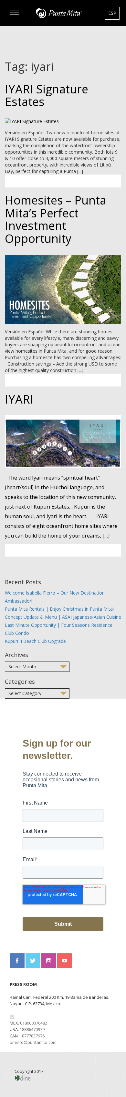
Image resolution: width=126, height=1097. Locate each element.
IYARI (19, 399)
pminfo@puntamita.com (33, 1042)
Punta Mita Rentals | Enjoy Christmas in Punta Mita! (59, 609)
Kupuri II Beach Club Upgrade (35, 641)
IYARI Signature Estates (46, 95)
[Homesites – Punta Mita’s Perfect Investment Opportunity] (63, 288)
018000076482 (33, 1023)
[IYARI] (63, 441)
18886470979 (32, 1029)
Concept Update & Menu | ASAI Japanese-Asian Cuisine (63, 617)
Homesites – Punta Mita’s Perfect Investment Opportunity (55, 219)
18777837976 (32, 1036)
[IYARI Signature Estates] (32, 121)
